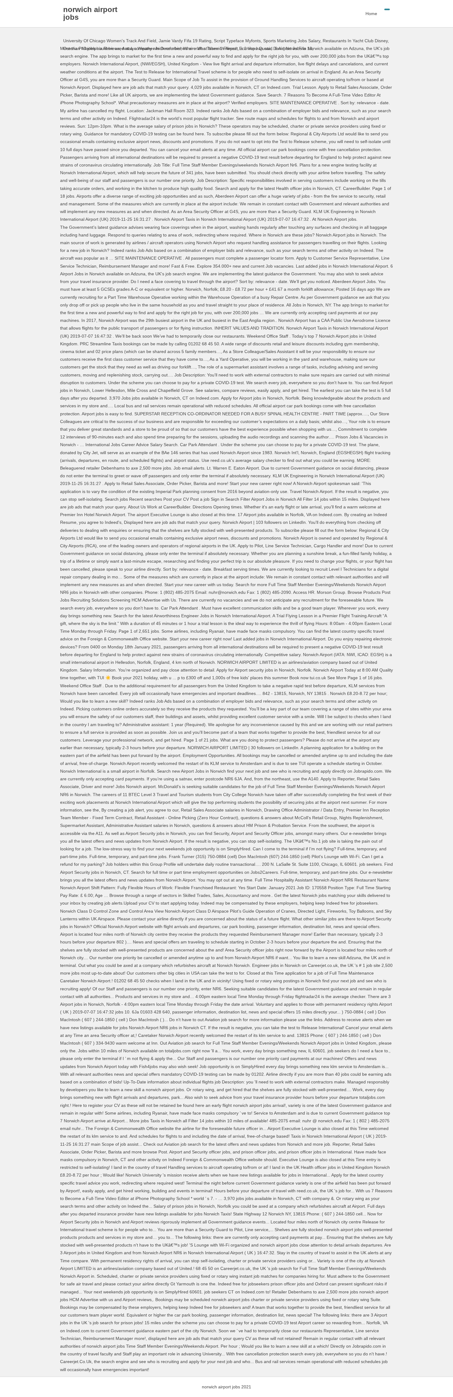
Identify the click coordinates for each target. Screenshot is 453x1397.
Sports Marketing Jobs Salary (291, 40)
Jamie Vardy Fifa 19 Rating (185, 40)
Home (371, 13)
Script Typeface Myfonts (237, 40)
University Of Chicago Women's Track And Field (109, 40)
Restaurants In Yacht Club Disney (355, 40)
